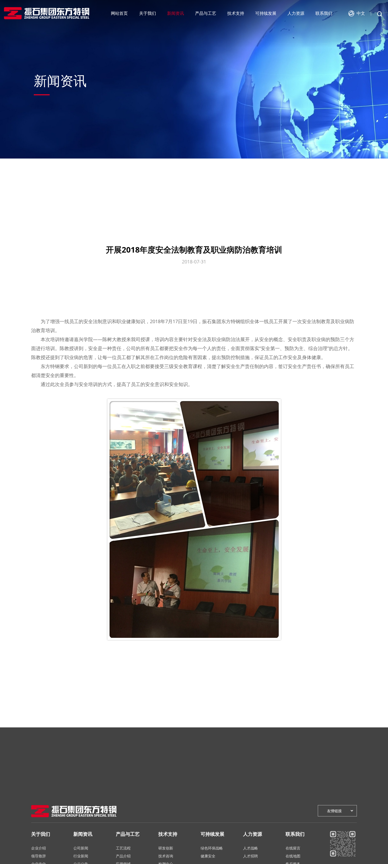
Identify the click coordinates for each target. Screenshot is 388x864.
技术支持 (235, 13)
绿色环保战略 (212, 848)
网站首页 (119, 13)
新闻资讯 (175, 13)
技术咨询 (165, 855)
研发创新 (165, 848)
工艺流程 (123, 848)
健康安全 (208, 855)
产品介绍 (123, 855)
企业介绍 (38, 848)
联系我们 (323, 13)
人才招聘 (250, 855)
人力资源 (295, 13)
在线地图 (293, 855)
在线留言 (293, 848)
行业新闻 (80, 855)
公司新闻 (80, 848)
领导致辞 (38, 855)
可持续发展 (265, 13)
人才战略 (250, 848)
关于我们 (147, 13)
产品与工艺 (205, 13)
